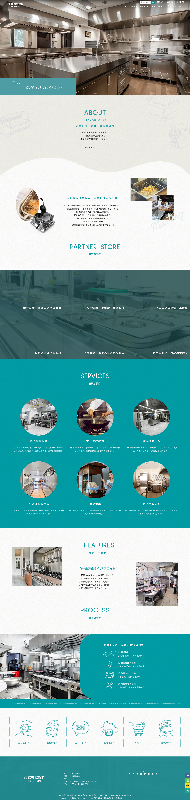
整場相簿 (152, 771)
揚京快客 (75, 798)
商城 (156, 771)
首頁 (133, 771)
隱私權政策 (98, 798)
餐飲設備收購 (115, 795)
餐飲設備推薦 (127, 795)
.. (114, 798)
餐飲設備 (61, 795)
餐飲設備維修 (82, 795)
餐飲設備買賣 (71, 795)
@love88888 (77, 773)
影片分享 (144, 771)
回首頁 (129, 771)
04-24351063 (74, 778)
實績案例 (148, 771)
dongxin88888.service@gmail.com (83, 781)
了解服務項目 (89, 147)
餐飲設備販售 (104, 795)
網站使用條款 (108, 798)
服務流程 (141, 771)
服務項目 (137, 771)
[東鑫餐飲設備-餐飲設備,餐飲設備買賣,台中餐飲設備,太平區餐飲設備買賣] (16, 5)
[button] (94, 93)
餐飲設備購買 (93, 795)
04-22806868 (75, 776)
